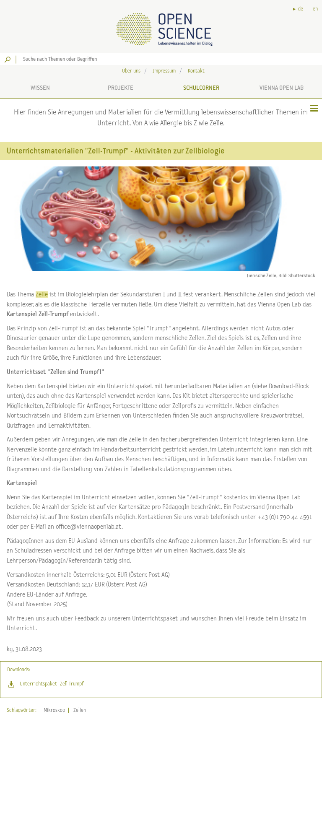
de (300, 9)
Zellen (79, 710)
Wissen (40, 87)
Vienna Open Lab (282, 87)
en (315, 9)
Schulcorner (201, 87)
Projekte (120, 87)
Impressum (164, 71)
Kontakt (196, 71)
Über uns (131, 71)
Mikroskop (54, 710)
